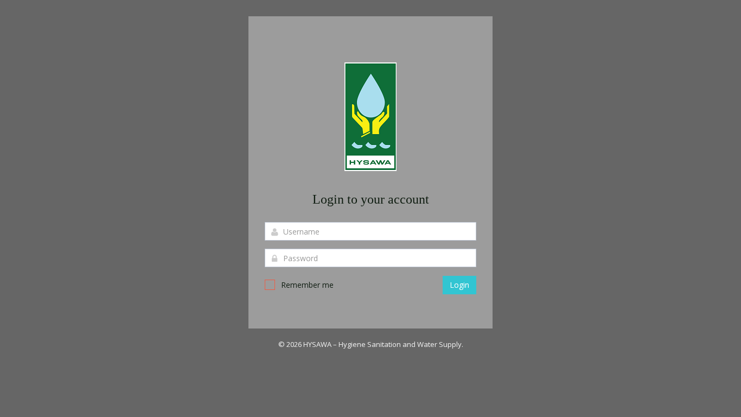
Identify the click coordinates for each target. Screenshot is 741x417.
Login (459, 285)
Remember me (307, 285)
